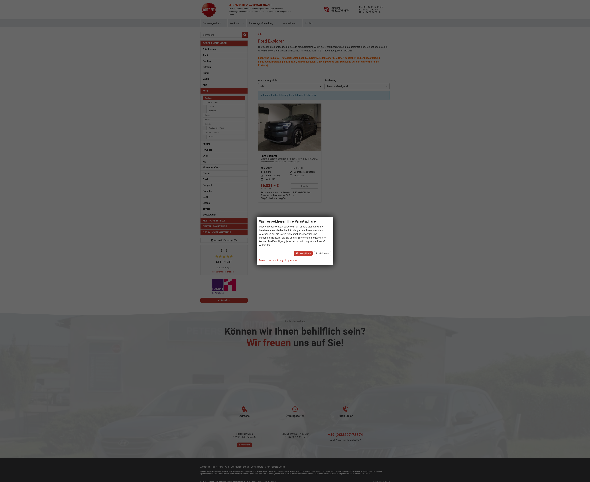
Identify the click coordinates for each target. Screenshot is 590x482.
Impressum (291, 260)
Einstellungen (322, 253)
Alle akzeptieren (303, 253)
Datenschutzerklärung (271, 260)
